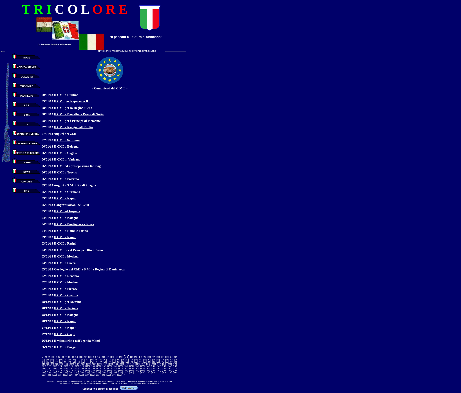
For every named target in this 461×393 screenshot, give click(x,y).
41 (78, 360)
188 (136, 370)
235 (119, 375)
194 (169, 370)
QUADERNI (27, 77)
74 (87, 362)
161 (125, 368)
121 (43, 366)
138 (136, 366)
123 (54, 366)
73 (83, 362)
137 (131, 366)
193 (164, 370)
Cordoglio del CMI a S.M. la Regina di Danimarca (89, 269)
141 (153, 366)
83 (127, 362)
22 (131, 357)
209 (115, 373)
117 (159, 364)
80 (114, 362)
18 (112, 357)
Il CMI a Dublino (66, 95)
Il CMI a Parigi (65, 243)
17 (107, 357)
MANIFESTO (26, 96)
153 (82, 368)
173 (54, 370)
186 (125, 370)
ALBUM (27, 162)
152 (76, 368)
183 (109, 370)
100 (66, 364)
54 (136, 360)
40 (74, 360)
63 (176, 360)
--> (124, 375)
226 (70, 375)
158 (109, 368)
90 (158, 362)
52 (127, 360)
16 (103, 357)
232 (103, 375)
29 (162, 357)
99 (61, 364)
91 (163, 362)
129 (87, 366)
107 (105, 364)
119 (169, 364)
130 (93, 366)
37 (61, 360)
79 (109, 362)
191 (153, 370)
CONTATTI (26, 181)
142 (158, 366)
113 (137, 364)
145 (175, 366)
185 (120, 370)
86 (140, 362)
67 (56, 362)
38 (65, 360)
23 (136, 357)
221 (43, 375)
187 (131, 370)
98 (57, 364)
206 (98, 373)
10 (77, 357)
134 (115, 366)
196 (43, 373)
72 (78, 362)
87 (145, 362)
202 (76, 373)
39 (70, 360)
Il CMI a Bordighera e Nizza (74, 224)
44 (92, 360)
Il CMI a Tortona (66, 308)
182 (104, 370)
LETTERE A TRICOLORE (26, 153)
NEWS (26, 172)
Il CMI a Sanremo (67, 140)
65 (48, 362)
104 (88, 364)
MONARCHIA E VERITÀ (27, 134)
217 (158, 373)
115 (148, 364)
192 (158, 370)
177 (76, 370)
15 (99, 357)
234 (114, 375)
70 (70, 362)
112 (132, 364)
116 (153, 364)
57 (149, 360)
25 (145, 357)
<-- (43, 357)
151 (71, 368)
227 (76, 375)
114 (142, 364)
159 (115, 368)
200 (65, 373)
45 (96, 360)
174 (60, 370)
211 (125, 373)
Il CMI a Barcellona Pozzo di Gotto (79, 114)
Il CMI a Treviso (65, 172)
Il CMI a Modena (66, 256)
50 (118, 360)
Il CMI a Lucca (65, 263)
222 (49, 375)
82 (123, 362)
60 (163, 360)
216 (153, 373)
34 (48, 360)
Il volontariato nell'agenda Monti (77, 340)
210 (120, 373)
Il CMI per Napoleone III (71, 101)
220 (175, 373)
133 (109, 366)
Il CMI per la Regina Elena (73, 108)
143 (164, 366)
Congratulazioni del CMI (71, 205)
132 (104, 366)
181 (98, 370)
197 (49, 373)
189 (142, 370)
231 (97, 375)
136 (125, 366)
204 (87, 373)
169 (169, 368)
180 (93, 370)
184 (115, 370)
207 (104, 373)
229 (87, 375)
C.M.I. (27, 115)
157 (104, 368)
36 (56, 360)
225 (65, 375)
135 (120, 366)
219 (169, 373)
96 (48, 364)
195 (175, 370)
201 (71, 373)
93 (171, 362)
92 (167, 362)
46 (101, 360)
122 (49, 366)
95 (43, 364)
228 (81, 375)
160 (120, 368)
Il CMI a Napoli (65, 198)
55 (140, 360)
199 (60, 373)
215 (147, 373)
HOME (26, 58)
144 (169, 366)
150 (65, 368)
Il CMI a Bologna (66, 146)
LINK (26, 191)
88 (149, 362)
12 (85, 357)
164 (142, 368)
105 (93, 364)
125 (65, 366)
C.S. (27, 124)
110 (121, 364)
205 (93, 373)
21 (126, 356)
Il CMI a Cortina (66, 295)
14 (94, 357)
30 (167, 357)
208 (109, 373)
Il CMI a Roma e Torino (71, 230)
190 (147, 370)
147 (49, 368)
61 (167, 360)
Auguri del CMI (65, 133)
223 (54, 375)
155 (93, 368)
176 (71, 370)
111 (127, 364)
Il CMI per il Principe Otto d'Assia (78, 250)
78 (105, 362)
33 (43, 360)
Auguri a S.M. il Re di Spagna (75, 185)
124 (60, 366)
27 (154, 357)
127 (76, 366)
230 (92, 375)
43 (87, 360)
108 (110, 364)
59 (158, 360)
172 (49, 370)
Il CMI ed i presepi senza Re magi (78, 166)
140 (147, 366)
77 (101, 362)
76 (96, 362)
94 (176, 362)
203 (82, 373)
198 (54, 373)
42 (83, 360)
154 (87, 368)
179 (87, 370)
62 (171, 360)
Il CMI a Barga (65, 347)
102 (77, 364)
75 (92, 362)
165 (147, 368)
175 (65, 370)
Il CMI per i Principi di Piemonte (77, 121)
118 (164, 364)
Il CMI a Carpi (64, 334)
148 (54, 368)
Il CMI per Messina (68, 302)
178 (82, 370)
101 (71, 364)
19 (116, 357)
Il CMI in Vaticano (67, 159)
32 (176, 357)
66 (52, 362)
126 (71, 366)
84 (132, 362)
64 (43, 362)
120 (175, 364)
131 (98, 366)
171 (43, 370)
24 (140, 357)
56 (145, 360)
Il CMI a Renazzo (66, 276)
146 (43, 368)
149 (60, 368)
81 (118, 362)
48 (109, 360)
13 (90, 357)
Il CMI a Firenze (66, 289)
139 (142, 366)
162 (131, 368)
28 (158, 357)
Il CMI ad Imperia (67, 211)
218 (164, 373)
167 (158, 368)
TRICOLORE (26, 86)
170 (175, 368)
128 (82, 366)
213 (136, 373)
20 (121, 357)
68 (61, 362)
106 (99, 364)
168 (164, 368)
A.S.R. (27, 105)
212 (131, 373)
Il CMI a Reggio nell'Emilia (73, 127)
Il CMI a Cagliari (66, 153)
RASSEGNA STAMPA (27, 143)
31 (171, 357)
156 (98, 368)
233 (108, 375)
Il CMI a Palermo (66, 179)
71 (74, 362)
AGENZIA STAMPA (26, 67)
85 (136, 362)
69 (65, 362)
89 (154, 362)
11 (81, 357)
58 (154, 360)
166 (153, 368)
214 (142, 373)
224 (60, 375)
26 (149, 357)
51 (123, 360)
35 (52, 360)
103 (82, 364)
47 (105, 360)
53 (132, 360)
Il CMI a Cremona (67, 192)
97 (52, 364)
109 (116, 364)
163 (136, 368)
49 (114, 360)
